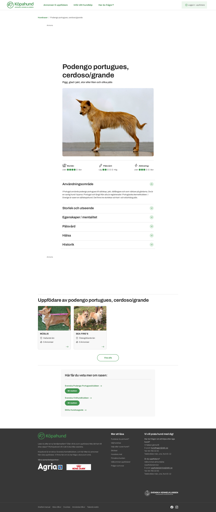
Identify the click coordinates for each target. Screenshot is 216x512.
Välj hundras (116, 443)
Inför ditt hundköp (83, 5)
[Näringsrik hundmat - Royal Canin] (78, 467)
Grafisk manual (44, 507)
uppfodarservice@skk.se (161, 468)
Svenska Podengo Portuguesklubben (82, 386)
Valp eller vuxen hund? (120, 447)
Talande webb (93, 507)
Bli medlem (72, 391)
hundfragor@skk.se (159, 448)
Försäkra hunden (118, 458)
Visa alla (108, 358)
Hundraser (43, 17)
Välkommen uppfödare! (120, 462)
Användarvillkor (78, 507)
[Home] (20, 5)
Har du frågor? (106, 5)
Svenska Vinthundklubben (77, 398)
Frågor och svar (117, 466)
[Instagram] (176, 507)
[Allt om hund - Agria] (50, 467)
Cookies (66, 507)
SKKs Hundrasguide (74, 410)
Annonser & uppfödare (56, 5)
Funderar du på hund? (120, 439)
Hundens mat (116, 454)
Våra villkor (56, 507)
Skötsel (114, 451)
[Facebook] (172, 507)
